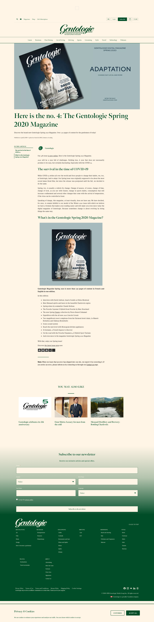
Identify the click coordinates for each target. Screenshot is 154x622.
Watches (124, 549)
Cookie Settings (77, 588)
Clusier (57, 312)
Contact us (90, 365)
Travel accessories (25, 565)
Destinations (23, 562)
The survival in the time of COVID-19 (22, 151)
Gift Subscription (42, 19)
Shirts (123, 539)
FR (108, 19)
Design (18, 542)
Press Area (48, 572)
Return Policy (55, 588)
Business (38, 40)
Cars (81, 532)
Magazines (27, 19)
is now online (53, 156)
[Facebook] (125, 588)
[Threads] (138, 588)
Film (17, 536)
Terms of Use (29, 588)
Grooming (88, 40)
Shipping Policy (65, 588)
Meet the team (49, 565)
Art (17, 532)
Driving (71, 40)
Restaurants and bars (64, 539)
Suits (123, 542)
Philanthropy (40, 539)
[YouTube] (131, 588)
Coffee (60, 532)
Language (80, 488)
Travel (104, 40)
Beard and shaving (106, 532)
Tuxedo (124, 545)
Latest (30, 40)
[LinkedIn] (134, 588)
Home (17, 539)
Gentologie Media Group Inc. (118, 593)
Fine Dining (49, 40)
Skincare (103, 542)
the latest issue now (52, 345)
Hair (102, 536)
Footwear (124, 536)
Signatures (48, 575)
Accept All (133, 613)
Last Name (19, 488)
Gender (18, 477)
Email (18, 465)
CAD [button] (135, 19)
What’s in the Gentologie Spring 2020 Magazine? (22, 156)
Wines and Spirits (63, 542)
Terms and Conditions (42, 588)
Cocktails (60, 536)
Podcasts (123, 40)
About (47, 559)
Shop (33, 19)
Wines (60, 545)
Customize (117, 613)
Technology (113, 40)
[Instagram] (128, 588)
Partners (48, 569)
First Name (81, 477)
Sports (79, 40)
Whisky (60, 552)
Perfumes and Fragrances (108, 539)
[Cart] (130, 19)
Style (97, 40)
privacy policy (29, 500)
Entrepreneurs (41, 532)
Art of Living (60, 40)
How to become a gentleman (23, 545)
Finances (39, 536)
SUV (81, 536)
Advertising (49, 562)
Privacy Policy (19, 588)
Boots (123, 532)
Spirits (60, 549)
